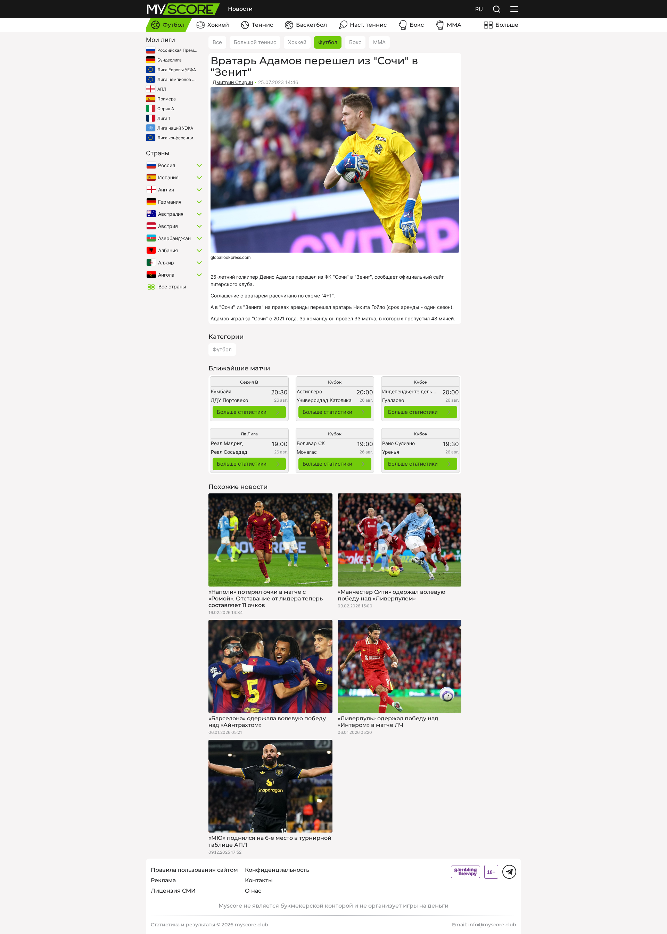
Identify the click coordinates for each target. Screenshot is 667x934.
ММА (379, 42)
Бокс (355, 42)
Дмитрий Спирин (233, 82)
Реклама (163, 880)
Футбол (327, 42)
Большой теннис (255, 42)
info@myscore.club (492, 924)
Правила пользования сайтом (194, 870)
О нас (253, 890)
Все (217, 42)
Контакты (259, 880)
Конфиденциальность (277, 870)
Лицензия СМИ (173, 890)
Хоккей (297, 42)
